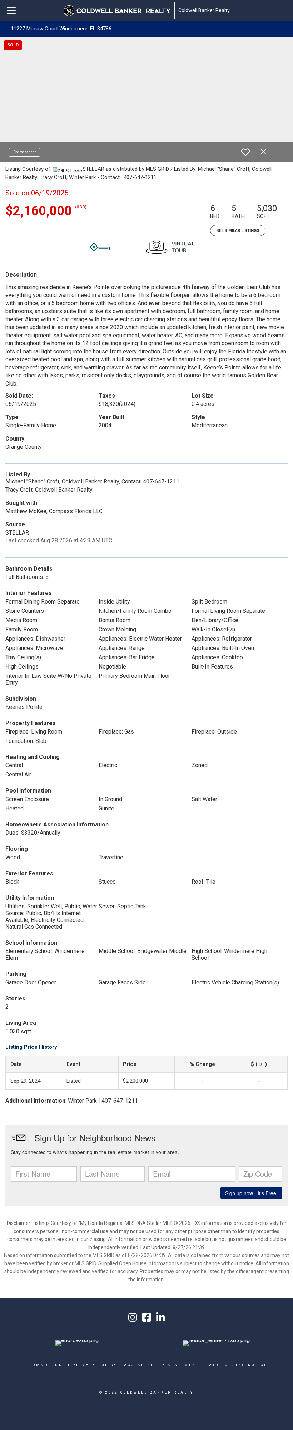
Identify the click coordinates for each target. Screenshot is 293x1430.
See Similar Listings (237, 230)
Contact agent (24, 152)
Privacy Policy (95, 1365)
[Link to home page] (117, 10)
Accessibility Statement (161, 1365)
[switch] (245, 152)
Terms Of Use (46, 1365)
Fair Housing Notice (236, 1365)
